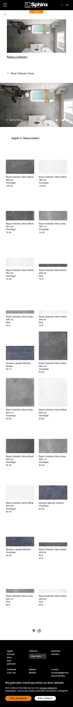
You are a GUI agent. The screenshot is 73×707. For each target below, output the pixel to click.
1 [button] (56, 120)
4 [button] (66, 120)
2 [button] (59, 120)
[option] (36, 105)
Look (36, 11)
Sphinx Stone (16, 119)
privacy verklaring (48, 687)
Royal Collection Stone (22, 73)
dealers (32, 672)
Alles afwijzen (45, 698)
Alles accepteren (18, 698)
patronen (11, 663)
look (9, 660)
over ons (11, 672)
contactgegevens (60, 672)
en (67, 4)
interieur (55, 654)
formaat (11, 654)
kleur (9, 657)
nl (62, 4)
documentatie (58, 675)
